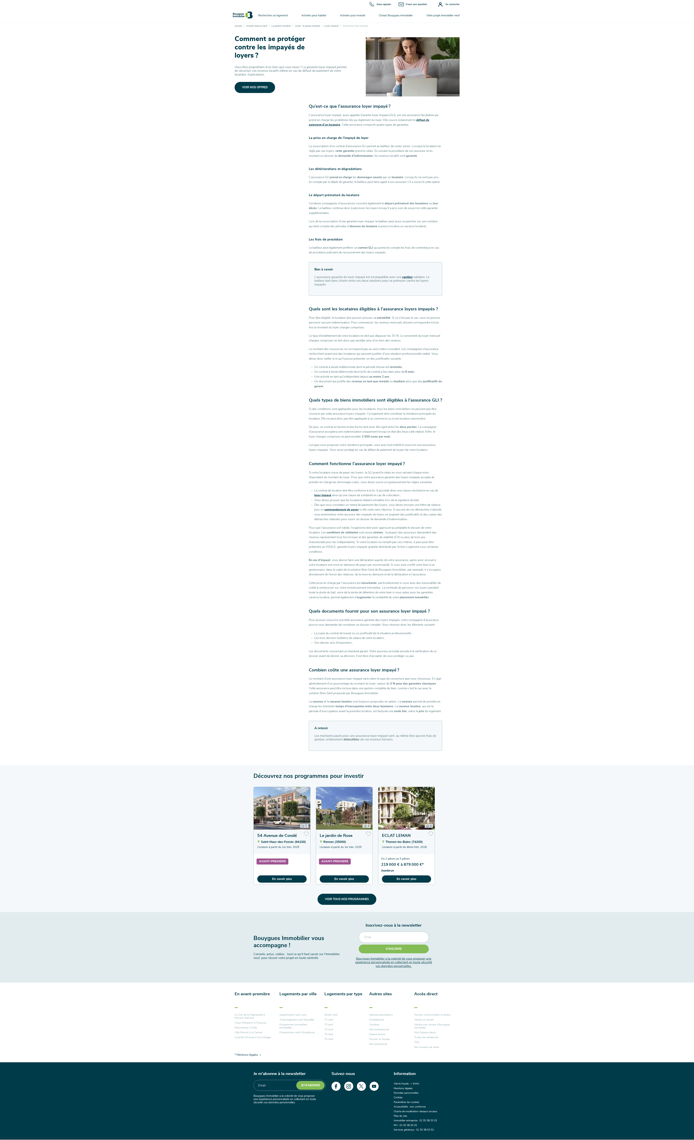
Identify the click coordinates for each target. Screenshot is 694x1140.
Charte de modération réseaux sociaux (415, 1111)
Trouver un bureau (379, 1039)
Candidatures (376, 1019)
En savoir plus (282, 878)
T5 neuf (328, 1034)
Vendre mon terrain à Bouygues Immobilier (432, 1026)
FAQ (416, 1042)
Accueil (238, 26)
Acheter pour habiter (313, 15)
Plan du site (400, 1116)
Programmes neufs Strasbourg (296, 1032)
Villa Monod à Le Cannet (248, 1032)
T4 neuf (328, 1029)
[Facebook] (336, 1086)
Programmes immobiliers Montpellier (293, 1026)
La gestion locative (281, 26)
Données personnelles (406, 1093)
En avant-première (252, 994)
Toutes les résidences (426, 1037)
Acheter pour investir (352, 15)
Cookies (398, 1097)
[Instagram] (348, 1086)
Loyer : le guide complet (307, 26)
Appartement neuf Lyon (292, 1015)
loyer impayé (322, 495)
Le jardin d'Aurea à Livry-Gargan (253, 1037)
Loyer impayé (331, 26)
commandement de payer (341, 509)
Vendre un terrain (424, 1019)
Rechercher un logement (273, 15)
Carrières (374, 1024)
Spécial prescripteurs (381, 1015)
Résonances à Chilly (246, 1027)
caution (407, 277)
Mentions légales (403, 1088)
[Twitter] (361, 1086)
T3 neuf (328, 1024)
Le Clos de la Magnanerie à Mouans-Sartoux (250, 1016)
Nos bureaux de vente (426, 1047)
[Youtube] (374, 1086)
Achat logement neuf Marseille (296, 1019)
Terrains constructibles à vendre (432, 1015)
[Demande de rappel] (683, 1129)
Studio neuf (331, 1015)
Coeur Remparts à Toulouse (250, 1023)
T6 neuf (328, 1039)
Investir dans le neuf (256, 26)
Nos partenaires (378, 1044)
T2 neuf (328, 1019)
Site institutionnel (379, 1029)
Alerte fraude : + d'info (406, 1083)
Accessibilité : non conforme (410, 1106)
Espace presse (377, 1034)
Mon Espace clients (425, 1032)
